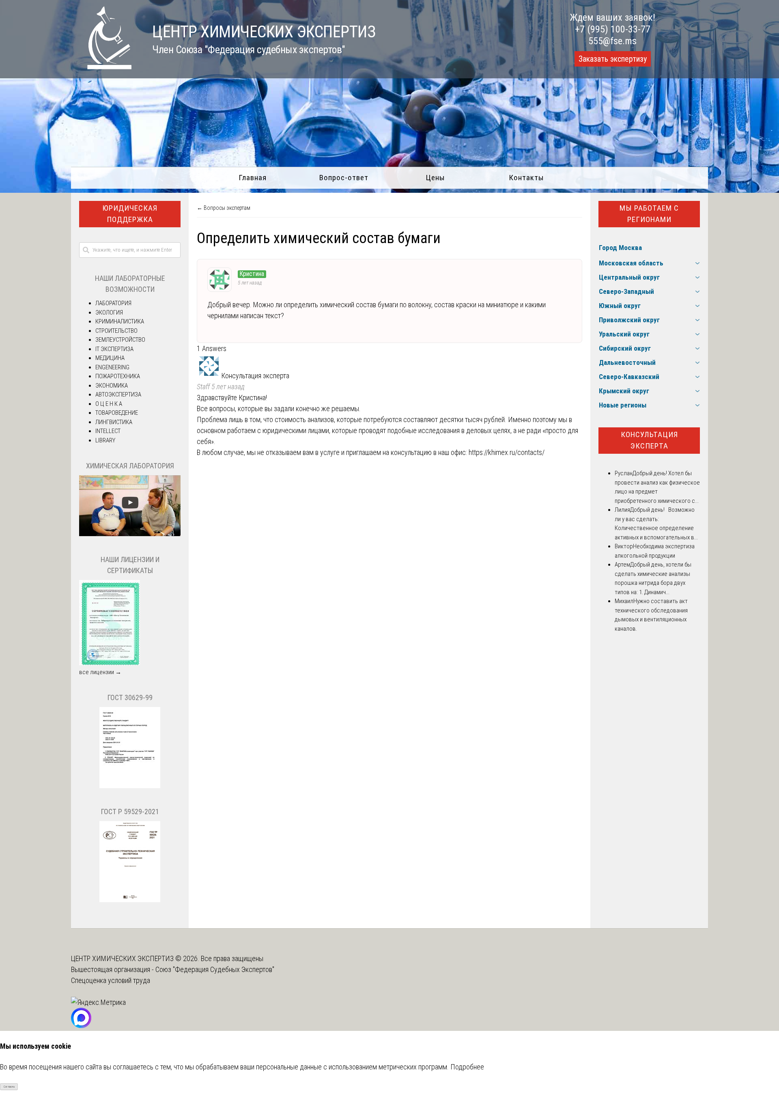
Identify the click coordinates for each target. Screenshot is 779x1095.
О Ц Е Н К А (108, 403)
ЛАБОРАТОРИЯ (113, 303)
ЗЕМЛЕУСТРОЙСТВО (120, 339)
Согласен (9, 1087)
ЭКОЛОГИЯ (109, 312)
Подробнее (467, 1067)
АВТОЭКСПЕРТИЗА (118, 394)
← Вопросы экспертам (223, 208)
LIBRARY (105, 440)
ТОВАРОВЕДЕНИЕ (116, 412)
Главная (253, 177)
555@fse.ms (612, 41)
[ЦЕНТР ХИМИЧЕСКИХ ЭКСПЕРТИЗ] (101, 67)
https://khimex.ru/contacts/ (506, 452)
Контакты (526, 177)
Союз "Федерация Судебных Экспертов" (214, 969)
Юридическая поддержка (129, 213)
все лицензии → (100, 672)
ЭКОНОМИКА (111, 385)
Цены (435, 177)
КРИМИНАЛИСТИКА (119, 321)
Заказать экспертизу (613, 59)
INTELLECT (108, 431)
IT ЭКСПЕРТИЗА (114, 349)
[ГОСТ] (129, 786)
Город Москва (620, 248)
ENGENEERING (112, 367)
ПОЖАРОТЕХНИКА (117, 376)
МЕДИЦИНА (110, 358)
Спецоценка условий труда (110, 980)
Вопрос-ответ (343, 177)
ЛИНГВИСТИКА (113, 422)
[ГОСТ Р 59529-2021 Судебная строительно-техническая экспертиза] (129, 900)
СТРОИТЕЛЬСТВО (116, 330)
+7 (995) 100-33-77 (612, 29)
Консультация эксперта (649, 440)
